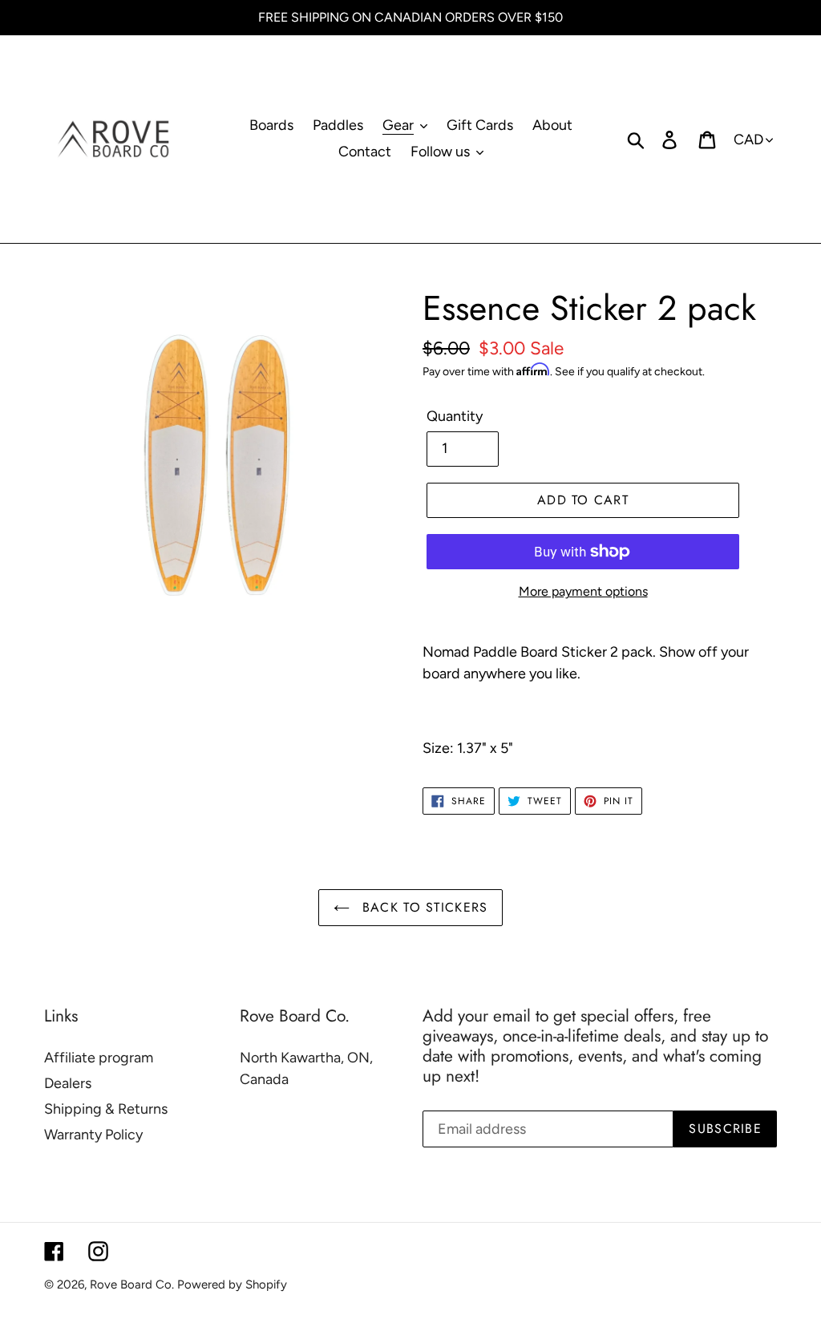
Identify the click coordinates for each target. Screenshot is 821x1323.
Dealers (67, 1083)
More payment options (583, 591)
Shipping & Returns (106, 1109)
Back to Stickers (423, 907)
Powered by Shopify (232, 1284)
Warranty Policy (93, 1134)
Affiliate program (98, 1057)
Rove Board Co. (132, 1284)
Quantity (455, 416)
